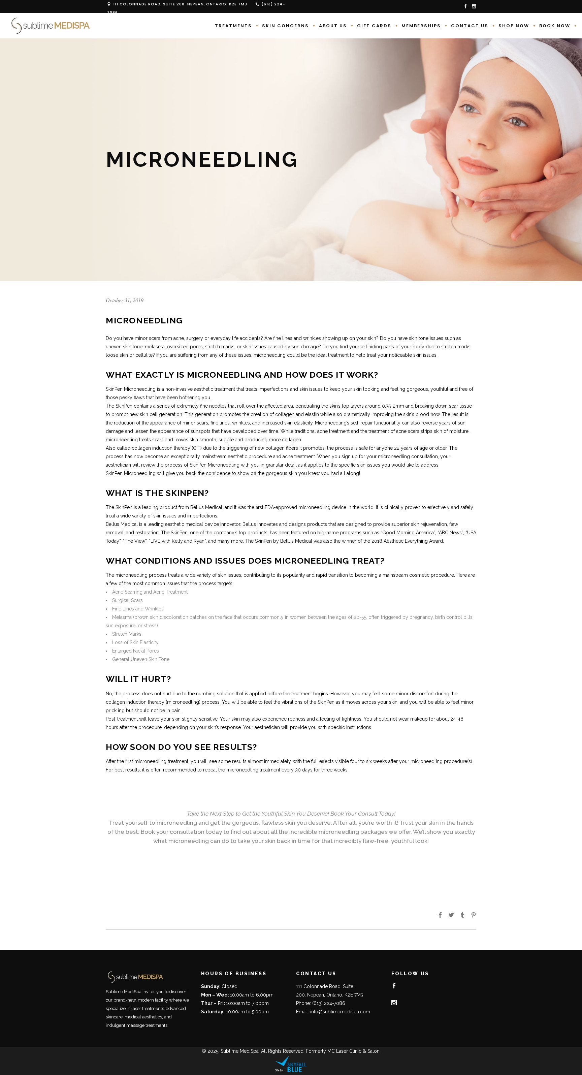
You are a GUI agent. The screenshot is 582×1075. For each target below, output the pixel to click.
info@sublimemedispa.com (340, 1011)
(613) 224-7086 (328, 1003)
